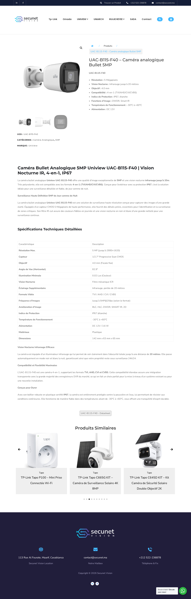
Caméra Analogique (43, 140)
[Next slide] (171, 449)
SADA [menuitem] (133, 19)
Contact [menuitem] (146, 19)
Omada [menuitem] (67, 19)
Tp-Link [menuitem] (53, 19)
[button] (81, 48)
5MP (57, 140)
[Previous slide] (19, 449)
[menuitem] (82, 19)
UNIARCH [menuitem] (99, 19)
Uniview (33, 145)
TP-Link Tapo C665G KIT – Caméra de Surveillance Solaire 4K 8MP (95, 483)
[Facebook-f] (23, 3)
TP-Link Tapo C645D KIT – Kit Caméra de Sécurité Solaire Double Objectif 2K (149, 483)
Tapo (41, 472)
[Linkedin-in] (17, 3)
